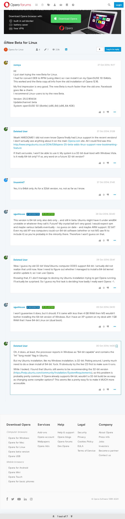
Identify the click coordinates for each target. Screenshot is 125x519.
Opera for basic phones (21, 481)
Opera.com (74, 140)
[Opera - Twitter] (13, 499)
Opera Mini (14, 472)
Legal (81, 424)
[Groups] (61, 5)
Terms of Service (87, 450)
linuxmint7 (19, 182)
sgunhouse (19, 214)
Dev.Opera (63, 446)
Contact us (105, 455)
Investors (104, 446)
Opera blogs (64, 437)
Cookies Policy (85, 441)
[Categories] (36, 5)
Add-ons (42, 432)
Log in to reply (112, 49)
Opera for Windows (18, 438)
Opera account (46, 437)
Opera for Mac (16, 442)
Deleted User (21, 131)
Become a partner (108, 450)
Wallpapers (44, 441)
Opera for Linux (15, 49)
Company (105, 424)
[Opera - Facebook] (7, 499)
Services (44, 424)
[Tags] (49, 5)
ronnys (17, 65)
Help (61, 424)
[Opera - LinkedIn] (25, 499)
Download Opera (68, 18)
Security (82, 432)
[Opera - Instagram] (31, 499)
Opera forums (65, 441)
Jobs (101, 441)
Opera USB (14, 456)
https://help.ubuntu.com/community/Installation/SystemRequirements (52, 372)
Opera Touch (15, 477)
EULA (80, 446)
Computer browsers (17, 432)
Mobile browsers (15, 462)
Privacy (82, 437)
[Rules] (67, 5)
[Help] (73, 5)
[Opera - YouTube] (19, 499)
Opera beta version (18, 451)
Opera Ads (43, 446)
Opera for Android (18, 467)
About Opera (106, 432)
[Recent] (43, 5)
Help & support (66, 432)
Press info (104, 437)
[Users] (55, 5)
